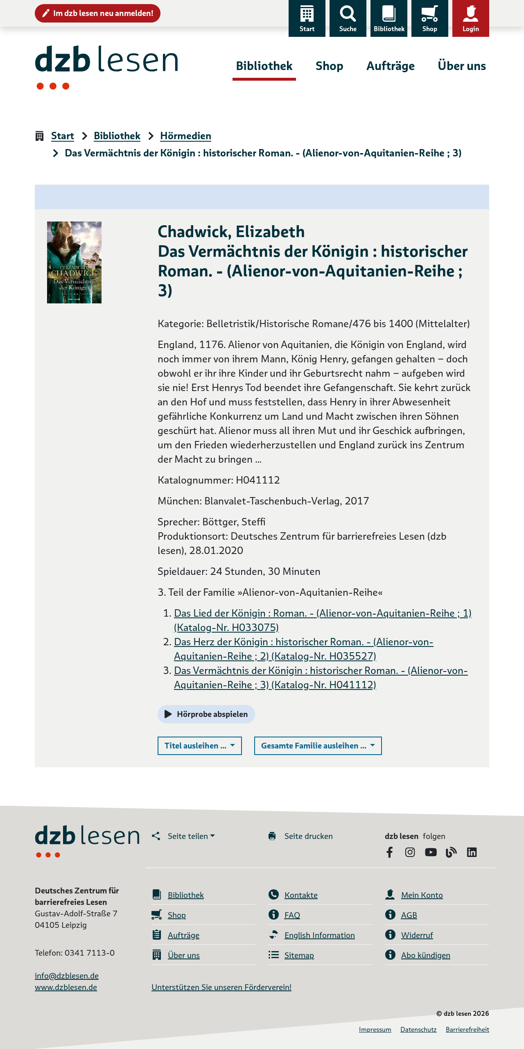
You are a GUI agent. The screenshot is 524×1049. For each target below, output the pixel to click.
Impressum (375, 1029)
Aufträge (390, 66)
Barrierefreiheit (467, 1029)
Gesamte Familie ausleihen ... (321, 745)
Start (307, 29)
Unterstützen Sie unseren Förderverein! (221, 987)
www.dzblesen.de (66, 987)
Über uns (462, 66)
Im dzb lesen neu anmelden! (103, 13)
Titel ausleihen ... (203, 745)
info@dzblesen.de (67, 975)
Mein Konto (422, 895)
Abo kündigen (425, 955)
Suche (348, 29)
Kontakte (301, 895)
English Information (320, 935)
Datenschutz (418, 1029)
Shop (429, 29)
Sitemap (299, 955)
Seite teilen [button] (188, 836)
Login (471, 29)
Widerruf (417, 935)
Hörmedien (185, 136)
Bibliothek (389, 29)
